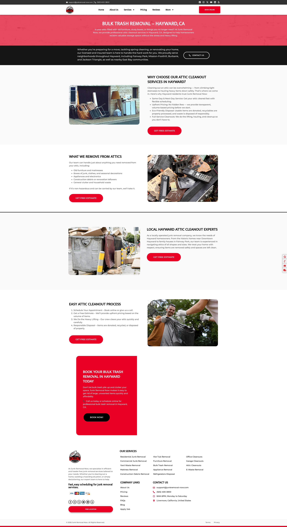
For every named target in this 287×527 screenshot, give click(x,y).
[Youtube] (83, 502)
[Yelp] (92, 502)
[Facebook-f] (70, 502)
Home (101, 10)
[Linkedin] (88, 502)
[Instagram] (75, 502)
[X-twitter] (79, 502)
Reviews (156, 10)
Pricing (143, 10)
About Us (114, 10)
